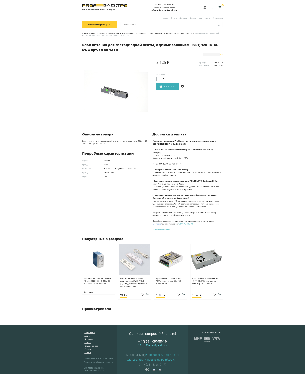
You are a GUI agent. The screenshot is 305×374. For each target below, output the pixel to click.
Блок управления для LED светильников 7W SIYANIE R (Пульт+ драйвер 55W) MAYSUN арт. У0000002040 (133, 282)
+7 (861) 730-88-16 (164, 4)
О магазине (218, 18)
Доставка (183, 18)
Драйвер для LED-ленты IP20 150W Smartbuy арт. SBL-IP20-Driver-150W (169, 281)
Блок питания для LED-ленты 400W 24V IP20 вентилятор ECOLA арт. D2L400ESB (205, 281)
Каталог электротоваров (99, 24)
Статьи (87, 349)
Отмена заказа (196, 18)
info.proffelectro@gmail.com (164, 10)
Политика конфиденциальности (99, 362)
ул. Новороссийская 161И (162, 355)
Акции (165, 18)
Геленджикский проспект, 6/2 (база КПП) (152, 360)
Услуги (207, 18)
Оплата (174, 18)
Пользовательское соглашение (98, 358)
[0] (219, 7)
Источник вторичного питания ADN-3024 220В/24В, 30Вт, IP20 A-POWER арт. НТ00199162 (98, 281)
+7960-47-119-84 (185, 224)
